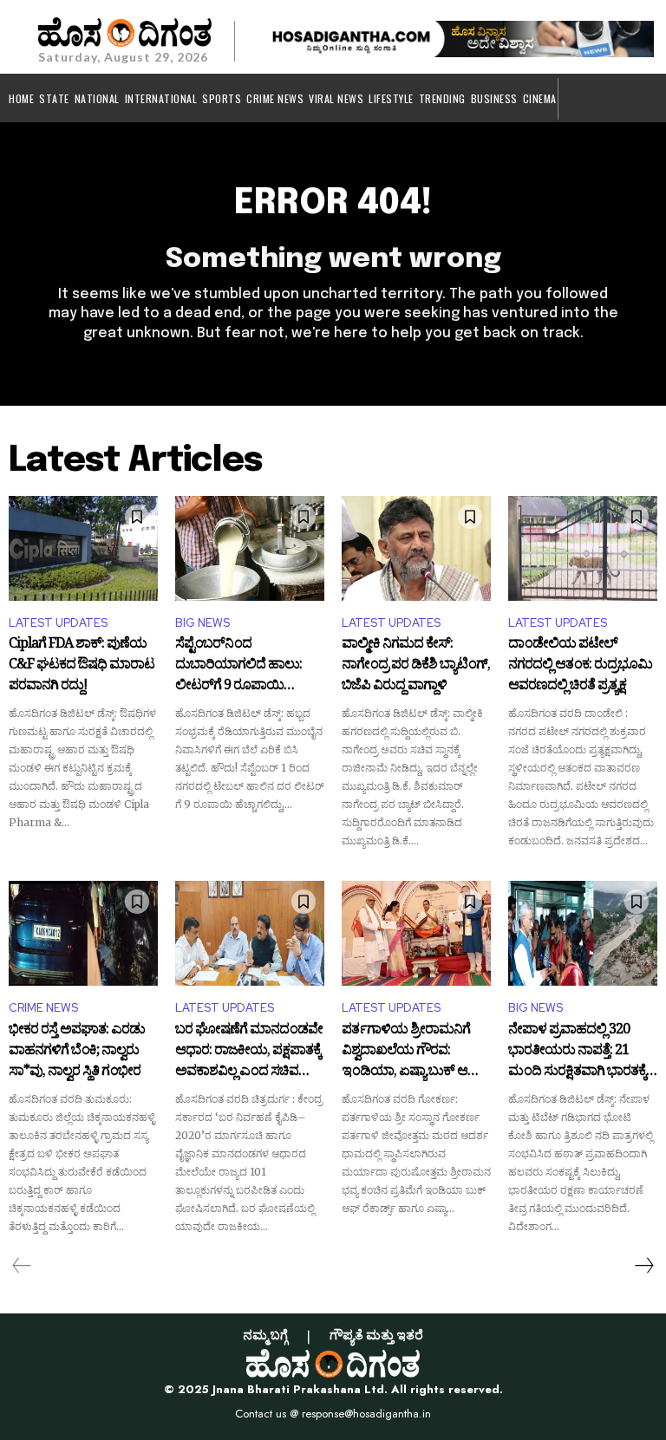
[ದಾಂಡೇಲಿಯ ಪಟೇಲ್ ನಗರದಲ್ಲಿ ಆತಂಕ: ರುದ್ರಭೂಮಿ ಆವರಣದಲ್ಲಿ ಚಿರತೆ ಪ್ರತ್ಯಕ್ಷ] (582, 548)
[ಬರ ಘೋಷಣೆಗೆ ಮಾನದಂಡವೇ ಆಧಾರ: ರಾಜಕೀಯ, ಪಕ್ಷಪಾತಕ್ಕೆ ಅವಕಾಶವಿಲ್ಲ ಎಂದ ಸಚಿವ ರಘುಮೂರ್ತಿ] (249, 933)
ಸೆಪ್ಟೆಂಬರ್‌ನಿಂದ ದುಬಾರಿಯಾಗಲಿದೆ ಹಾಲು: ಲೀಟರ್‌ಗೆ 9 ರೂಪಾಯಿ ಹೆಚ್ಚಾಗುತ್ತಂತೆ (238, 665)
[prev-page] (22, 1266)
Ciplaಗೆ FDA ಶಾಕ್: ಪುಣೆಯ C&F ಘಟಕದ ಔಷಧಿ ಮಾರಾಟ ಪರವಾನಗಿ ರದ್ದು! (81, 665)
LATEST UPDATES (58, 623)
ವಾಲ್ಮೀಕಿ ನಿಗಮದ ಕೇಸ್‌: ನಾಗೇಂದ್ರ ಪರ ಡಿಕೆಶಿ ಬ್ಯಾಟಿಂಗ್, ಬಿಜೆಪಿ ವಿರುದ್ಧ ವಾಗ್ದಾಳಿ (416, 665)
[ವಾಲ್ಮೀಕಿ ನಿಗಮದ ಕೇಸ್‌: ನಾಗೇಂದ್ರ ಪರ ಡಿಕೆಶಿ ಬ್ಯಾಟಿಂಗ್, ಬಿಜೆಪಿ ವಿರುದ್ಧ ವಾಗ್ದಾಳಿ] (416, 548)
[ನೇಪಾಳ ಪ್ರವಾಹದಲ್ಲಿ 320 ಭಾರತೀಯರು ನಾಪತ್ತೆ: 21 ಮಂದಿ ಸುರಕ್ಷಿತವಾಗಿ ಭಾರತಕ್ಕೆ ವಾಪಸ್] (582, 933)
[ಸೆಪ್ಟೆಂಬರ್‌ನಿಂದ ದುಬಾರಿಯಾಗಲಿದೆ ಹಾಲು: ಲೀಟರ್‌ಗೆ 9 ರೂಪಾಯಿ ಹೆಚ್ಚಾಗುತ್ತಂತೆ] (249, 548)
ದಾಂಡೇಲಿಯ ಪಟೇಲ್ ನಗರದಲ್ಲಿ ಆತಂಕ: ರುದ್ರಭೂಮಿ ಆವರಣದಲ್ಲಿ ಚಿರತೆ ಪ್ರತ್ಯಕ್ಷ (580, 665)
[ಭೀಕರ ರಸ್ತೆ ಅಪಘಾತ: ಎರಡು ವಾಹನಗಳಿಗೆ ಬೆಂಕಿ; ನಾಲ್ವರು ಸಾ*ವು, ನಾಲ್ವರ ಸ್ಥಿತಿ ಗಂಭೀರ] (83, 933)
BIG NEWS (202, 623)
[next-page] (643, 1266)
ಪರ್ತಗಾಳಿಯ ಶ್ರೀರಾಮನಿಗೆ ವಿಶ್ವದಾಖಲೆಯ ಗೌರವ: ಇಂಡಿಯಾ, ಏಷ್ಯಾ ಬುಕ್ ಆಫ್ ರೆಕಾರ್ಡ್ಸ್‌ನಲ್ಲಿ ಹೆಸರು (411, 1051)
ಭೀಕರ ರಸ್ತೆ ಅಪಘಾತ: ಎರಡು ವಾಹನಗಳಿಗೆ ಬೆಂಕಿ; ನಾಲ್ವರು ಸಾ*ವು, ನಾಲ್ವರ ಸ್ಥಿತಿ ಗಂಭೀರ (77, 1051)
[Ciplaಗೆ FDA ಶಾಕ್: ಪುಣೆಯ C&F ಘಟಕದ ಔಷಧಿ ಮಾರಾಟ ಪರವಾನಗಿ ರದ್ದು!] (83, 548)
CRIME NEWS (43, 1007)
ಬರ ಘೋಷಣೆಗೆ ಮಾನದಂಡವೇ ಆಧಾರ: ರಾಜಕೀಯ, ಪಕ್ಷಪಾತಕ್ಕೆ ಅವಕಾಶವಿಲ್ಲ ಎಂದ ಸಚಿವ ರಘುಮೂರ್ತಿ (249, 1051)
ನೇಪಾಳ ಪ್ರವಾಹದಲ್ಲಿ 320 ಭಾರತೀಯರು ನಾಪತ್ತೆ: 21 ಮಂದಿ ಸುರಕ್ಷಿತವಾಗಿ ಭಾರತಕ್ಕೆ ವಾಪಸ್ (577, 1051)
